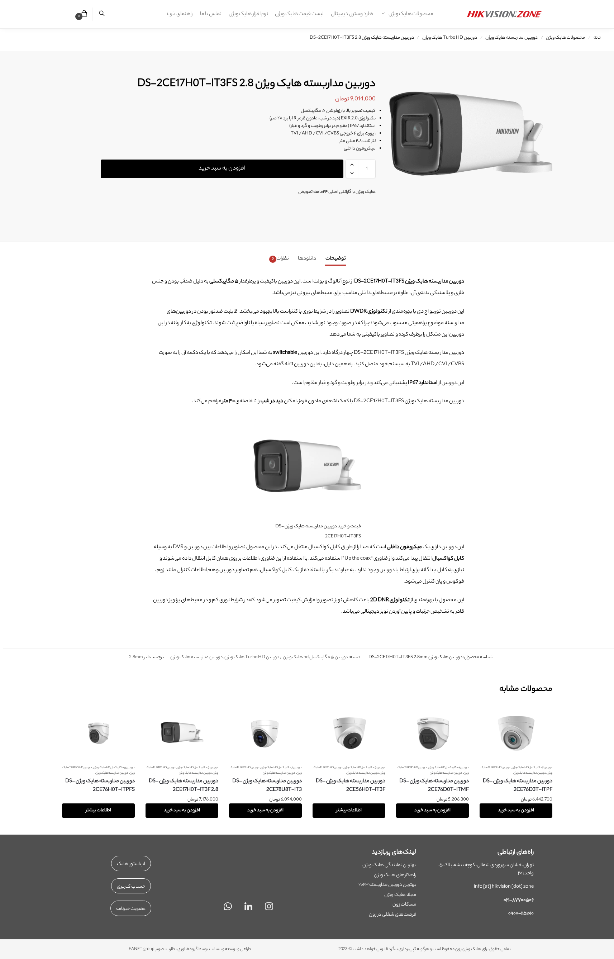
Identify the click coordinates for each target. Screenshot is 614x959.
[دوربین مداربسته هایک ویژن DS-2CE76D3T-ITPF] (516, 733)
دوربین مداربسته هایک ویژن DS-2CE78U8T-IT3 (267, 785)
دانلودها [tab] (307, 259)
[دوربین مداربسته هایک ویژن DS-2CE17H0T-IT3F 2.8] (182, 733)
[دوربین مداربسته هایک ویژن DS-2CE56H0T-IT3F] (349, 733)
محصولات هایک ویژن (565, 38)
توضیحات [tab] (335, 259)
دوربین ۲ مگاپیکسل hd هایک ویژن (532, 767)
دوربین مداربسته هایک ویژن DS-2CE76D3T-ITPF (517, 785)
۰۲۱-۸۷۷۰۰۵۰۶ (519, 900)
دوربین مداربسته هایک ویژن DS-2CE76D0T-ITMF (434, 785)
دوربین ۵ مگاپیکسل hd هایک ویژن (315, 657)
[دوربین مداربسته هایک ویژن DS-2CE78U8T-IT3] (265, 733)
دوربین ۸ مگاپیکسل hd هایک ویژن (281, 767)
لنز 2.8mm (138, 657)
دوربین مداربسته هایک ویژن (511, 38)
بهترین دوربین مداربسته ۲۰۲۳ (387, 885)
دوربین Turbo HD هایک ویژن (449, 38)
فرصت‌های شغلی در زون (392, 915)
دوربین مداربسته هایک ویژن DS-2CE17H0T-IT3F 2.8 (183, 785)
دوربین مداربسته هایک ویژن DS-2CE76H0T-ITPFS (100, 785)
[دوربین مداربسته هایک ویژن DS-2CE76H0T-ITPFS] (98, 733)
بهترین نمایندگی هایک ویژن (389, 865)
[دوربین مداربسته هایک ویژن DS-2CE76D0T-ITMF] (432, 733)
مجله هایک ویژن (400, 895)
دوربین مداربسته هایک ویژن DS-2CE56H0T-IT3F (350, 785)
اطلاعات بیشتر (349, 810)
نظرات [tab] (280, 259)
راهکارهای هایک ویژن (395, 875)
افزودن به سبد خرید (222, 169)
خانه (597, 38)
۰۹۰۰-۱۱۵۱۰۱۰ (521, 914)
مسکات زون (404, 905)
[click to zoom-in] (466, 137)
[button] (80, 14)
